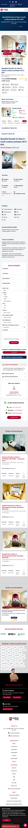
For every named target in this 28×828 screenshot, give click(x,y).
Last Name (6, 273)
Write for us (14, 785)
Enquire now (14, 417)
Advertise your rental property (14, 801)
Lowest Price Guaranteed (10, 364)
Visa (4, 303)
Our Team (14, 782)
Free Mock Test (13, 4)
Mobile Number (7, 283)
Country (5, 310)
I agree (6, 820)
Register (13, 6)
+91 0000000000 (18, 410)
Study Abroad (14, 758)
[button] (4, 160)
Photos (7, 51)
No (4, 307)
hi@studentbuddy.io (14, 736)
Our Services (14, 746)
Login (20, 4)
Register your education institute (14, 804)
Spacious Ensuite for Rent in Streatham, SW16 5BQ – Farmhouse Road (13, 458)
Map (21, 51)
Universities (14, 749)
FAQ (14, 779)
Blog (14, 776)
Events (14, 761)
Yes (5, 305)
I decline (18, 820)
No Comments (7, 301)
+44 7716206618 (7, 697)
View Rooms (14, 352)
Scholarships (14, 752)
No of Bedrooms (7, 320)
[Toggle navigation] (26, 10)
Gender (5, 292)
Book (25, 121)
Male (5, 294)
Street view (7, 53)
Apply (14, 743)
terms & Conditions (14, 339)
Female (5, 296)
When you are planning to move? (11, 325)
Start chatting (8, 709)
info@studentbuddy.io (17, 413)
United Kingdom (9, 26)
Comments (5, 330)
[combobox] (5, 4)
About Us (14, 768)
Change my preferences (7, 823)
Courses (14, 755)
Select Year (6, 288)
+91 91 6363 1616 (16, 407)
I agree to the (11, 339)
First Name (6, 268)
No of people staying (8, 315)
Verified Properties (9, 373)
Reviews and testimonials (14, 788)
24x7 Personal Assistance (11, 376)
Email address (6, 278)
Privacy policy (14, 798)
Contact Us (14, 770)
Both (5, 299)
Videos (14, 51)
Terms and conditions (14, 795)
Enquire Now (14, 342)
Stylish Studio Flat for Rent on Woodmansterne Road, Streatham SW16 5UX (12, 507)
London (16, 26)
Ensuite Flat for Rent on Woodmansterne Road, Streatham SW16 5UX (12, 555)
